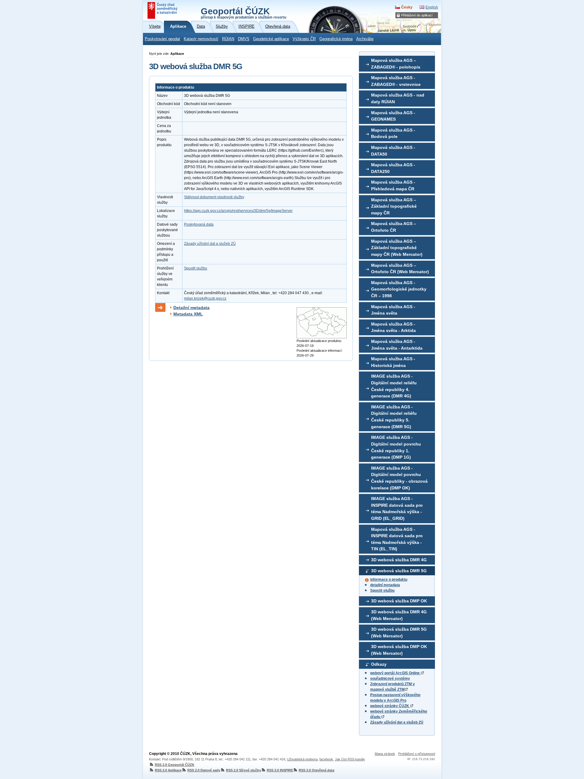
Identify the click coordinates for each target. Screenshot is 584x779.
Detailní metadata (191, 307)
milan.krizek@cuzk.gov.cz (205, 298)
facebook (326, 759)
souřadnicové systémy (390, 678)
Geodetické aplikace (271, 39)
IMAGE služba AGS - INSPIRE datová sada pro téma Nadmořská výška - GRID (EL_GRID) (397, 508)
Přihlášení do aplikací (417, 15)
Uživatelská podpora (302, 759)
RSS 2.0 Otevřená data (316, 770)
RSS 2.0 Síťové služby (243, 770)
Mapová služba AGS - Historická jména (393, 362)
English (432, 7)
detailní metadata (385, 585)
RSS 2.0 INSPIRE (280, 770)
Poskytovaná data (199, 224)
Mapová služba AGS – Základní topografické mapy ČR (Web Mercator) (396, 248)
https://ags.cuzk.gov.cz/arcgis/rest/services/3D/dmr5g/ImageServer (238, 211)
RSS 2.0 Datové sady (203, 770)
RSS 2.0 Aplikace (168, 770)
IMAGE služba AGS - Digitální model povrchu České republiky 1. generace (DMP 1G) (396, 447)
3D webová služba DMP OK (399, 600)
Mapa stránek (385, 754)
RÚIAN (228, 39)
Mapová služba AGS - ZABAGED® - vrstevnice (396, 81)
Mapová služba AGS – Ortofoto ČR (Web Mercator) (400, 268)
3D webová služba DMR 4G (399, 559)
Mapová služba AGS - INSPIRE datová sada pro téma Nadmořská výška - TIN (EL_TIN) (397, 539)
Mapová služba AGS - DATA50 (393, 151)
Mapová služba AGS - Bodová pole (393, 133)
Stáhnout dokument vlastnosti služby (214, 197)
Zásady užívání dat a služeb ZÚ (396, 722)
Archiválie (365, 39)
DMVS (243, 39)
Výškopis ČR (304, 39)
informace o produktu (388, 579)
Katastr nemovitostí (201, 39)
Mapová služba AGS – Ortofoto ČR (393, 227)
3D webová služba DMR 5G (399, 570)
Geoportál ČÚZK (243, 12)
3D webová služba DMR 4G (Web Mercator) (399, 615)
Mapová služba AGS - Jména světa (393, 310)
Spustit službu (382, 590)
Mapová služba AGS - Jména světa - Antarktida (396, 345)
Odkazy (379, 664)
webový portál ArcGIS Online (395, 673)
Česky (406, 7)
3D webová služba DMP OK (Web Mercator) (399, 650)
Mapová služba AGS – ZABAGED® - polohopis (395, 63)
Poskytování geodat (162, 39)
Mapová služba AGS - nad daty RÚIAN (397, 98)
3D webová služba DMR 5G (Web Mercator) (399, 632)
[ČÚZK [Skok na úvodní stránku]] (163, 10)
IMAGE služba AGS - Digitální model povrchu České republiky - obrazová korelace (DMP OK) (399, 478)
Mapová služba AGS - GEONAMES (393, 116)
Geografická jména (336, 39)
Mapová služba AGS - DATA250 (393, 168)
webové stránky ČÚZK (390, 706)
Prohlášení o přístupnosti (416, 754)
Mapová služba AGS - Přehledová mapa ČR (393, 185)
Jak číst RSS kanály (350, 759)
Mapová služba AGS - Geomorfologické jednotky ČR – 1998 (398, 289)
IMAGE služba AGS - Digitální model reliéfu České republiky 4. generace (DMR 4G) (394, 386)
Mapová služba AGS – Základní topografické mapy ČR (394, 206)
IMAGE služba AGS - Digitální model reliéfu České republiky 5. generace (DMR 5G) (394, 416)
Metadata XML (188, 314)
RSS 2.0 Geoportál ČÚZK (174, 765)
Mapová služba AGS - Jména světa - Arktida (393, 327)
